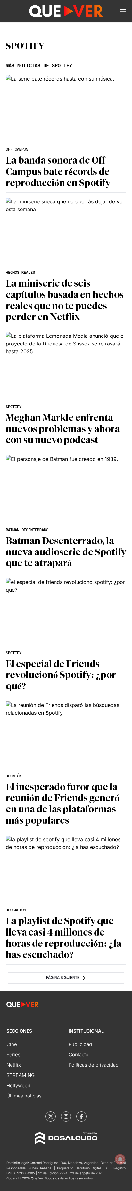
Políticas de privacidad (94, 1065)
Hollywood (18, 1085)
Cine (11, 1044)
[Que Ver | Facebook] (81, 1116)
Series (13, 1055)
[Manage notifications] (120, 1159)
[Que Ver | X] (50, 1116)
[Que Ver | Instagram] (66, 1116)
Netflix (13, 1065)
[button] (123, 11)
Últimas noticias (24, 1096)
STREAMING (20, 1075)
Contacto (78, 1055)
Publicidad (80, 1044)
